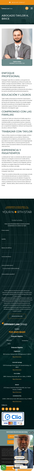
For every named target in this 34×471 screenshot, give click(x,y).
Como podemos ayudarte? (9, 274)
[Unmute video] (23, 449)
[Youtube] (17, 409)
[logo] (6, 8)
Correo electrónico (7, 256)
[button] (31, 8)
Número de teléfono (7, 248)
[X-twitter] (10, 409)
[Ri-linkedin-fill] (14, 409)
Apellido (4, 239)
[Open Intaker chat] (16, 470)
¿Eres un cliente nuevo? (7, 265)
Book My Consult (18, 2)
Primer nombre (5, 230)
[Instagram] (6, 409)
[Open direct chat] (30, 433)
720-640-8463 (17, 332)
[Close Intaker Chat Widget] (32, 433)
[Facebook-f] (3, 409)
